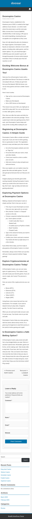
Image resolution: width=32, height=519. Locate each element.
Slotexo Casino (5, 472)
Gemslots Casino (6, 475)
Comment (8, 400)
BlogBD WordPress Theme (16, 516)
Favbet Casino (5, 478)
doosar (16, 3)
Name (7, 417)
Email (7, 425)
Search (3, 457)
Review (3, 508)
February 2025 (5, 500)
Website (7, 433)
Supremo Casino (6, 481)
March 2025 (4, 497)
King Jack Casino (6, 469)
